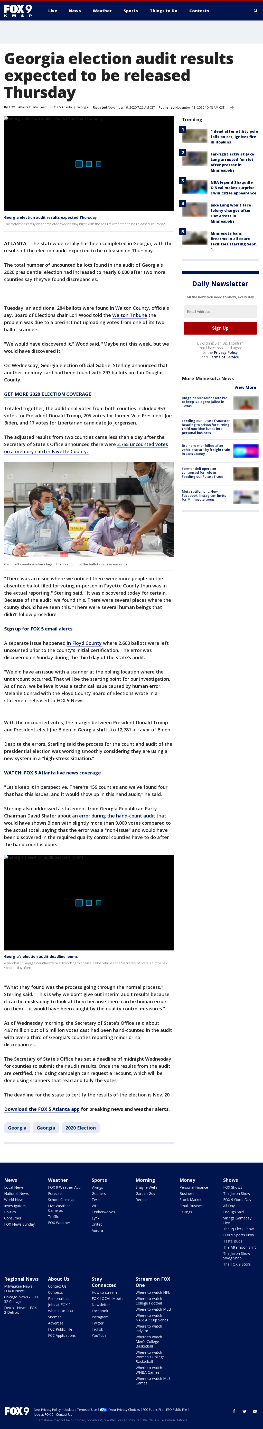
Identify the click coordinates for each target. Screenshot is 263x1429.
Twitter (98, 1323)
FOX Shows (232, 1187)
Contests (55, 1292)
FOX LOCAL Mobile (108, 1298)
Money (187, 1180)
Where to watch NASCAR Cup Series (152, 1317)
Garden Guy (145, 1193)
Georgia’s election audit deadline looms (41, 956)
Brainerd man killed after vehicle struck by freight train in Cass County (206, 449)
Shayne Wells (146, 1187)
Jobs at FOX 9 (59, 1304)
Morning (145, 1180)
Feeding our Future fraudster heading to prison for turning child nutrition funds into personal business (206, 426)
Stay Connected (104, 1282)
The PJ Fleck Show (238, 1228)
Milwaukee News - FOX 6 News (19, 1288)
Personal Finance (194, 1187)
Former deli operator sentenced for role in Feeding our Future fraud (202, 472)
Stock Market (191, 1199)
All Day (229, 1205)
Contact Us (57, 1286)
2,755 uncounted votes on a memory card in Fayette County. (86, 447)
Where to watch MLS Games (153, 1380)
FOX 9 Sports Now (238, 1235)
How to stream (104, 1292)
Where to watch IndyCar (149, 1328)
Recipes (142, 1199)
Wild (95, 1205)
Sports (99, 1180)
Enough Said (233, 1211)
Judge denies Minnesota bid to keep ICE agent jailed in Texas (205, 402)
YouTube (99, 1335)
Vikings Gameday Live (237, 1220)
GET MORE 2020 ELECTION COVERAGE (47, 394)
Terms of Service (224, 357)
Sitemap (55, 1316)
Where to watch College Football (149, 1301)
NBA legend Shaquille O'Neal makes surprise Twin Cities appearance (233, 187)
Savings (186, 1211)
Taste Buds (232, 1241)
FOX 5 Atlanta (62, 107)
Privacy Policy (226, 352)
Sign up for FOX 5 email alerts (38, 629)
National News (16, 1193)
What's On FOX (60, 1310)
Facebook (100, 1310)
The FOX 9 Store (237, 1264)
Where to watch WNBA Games (149, 1370)
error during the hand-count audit (116, 816)
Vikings (97, 1187)
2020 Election (80, 1128)
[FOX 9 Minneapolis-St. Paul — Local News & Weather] (21, 11)
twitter (244, 1411)
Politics (10, 1211)
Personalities (58, 1298)
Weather (58, 1180)
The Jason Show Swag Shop (236, 1255)
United (97, 1224)
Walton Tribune (129, 315)
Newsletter (101, 1304)
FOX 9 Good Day (237, 1199)
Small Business (192, 1205)
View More (245, 387)
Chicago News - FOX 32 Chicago (21, 1299)
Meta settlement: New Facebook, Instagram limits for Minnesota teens (204, 495)
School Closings (61, 1199)
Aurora (97, 1230)
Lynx (95, 1218)
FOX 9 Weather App (64, 1187)
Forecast (55, 1193)
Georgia (82, 107)
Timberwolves (103, 1211)
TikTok (97, 1329)
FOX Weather (59, 1222)
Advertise (55, 1323)
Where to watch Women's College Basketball (150, 1357)
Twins (96, 1199)
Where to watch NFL (153, 1292)
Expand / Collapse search (256, 10)
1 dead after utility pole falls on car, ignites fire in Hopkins (234, 136)
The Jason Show (236, 1193)
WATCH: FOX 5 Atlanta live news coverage (52, 773)
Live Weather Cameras (59, 1208)
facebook (234, 1411)
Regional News (21, 1279)
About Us (58, 1279)
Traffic (53, 1216)
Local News (14, 1187)
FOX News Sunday (19, 1224)
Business (187, 1193)
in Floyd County (84, 643)
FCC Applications (62, 1335)
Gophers (99, 1193)
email (255, 1411)
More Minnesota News (208, 378)
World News (14, 1199)
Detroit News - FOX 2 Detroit (20, 1310)
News (10, 1180)
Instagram (100, 1316)
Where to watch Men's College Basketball (149, 1341)
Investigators (15, 1205)
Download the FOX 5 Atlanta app (42, 1109)
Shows (230, 1180)
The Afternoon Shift (239, 1247)
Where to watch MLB (153, 1309)
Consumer (12, 1218)
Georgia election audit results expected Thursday (50, 217)
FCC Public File (60, 1329)
